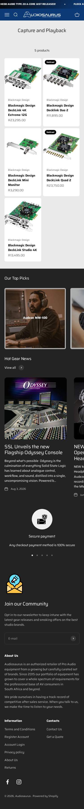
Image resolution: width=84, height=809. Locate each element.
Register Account (16, 736)
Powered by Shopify (45, 796)
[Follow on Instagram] (19, 782)
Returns (10, 767)
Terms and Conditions (19, 729)
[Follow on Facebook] (7, 782)
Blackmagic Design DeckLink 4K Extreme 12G (21, 110)
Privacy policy (14, 752)
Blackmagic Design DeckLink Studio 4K (22, 247)
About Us (11, 760)
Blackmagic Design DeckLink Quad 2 (60, 178)
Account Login (14, 744)
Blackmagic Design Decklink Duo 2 (60, 108)
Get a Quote (55, 736)
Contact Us (54, 729)
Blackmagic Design (19, 100)
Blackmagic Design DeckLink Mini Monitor (21, 180)
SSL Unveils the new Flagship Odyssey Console (33, 449)
